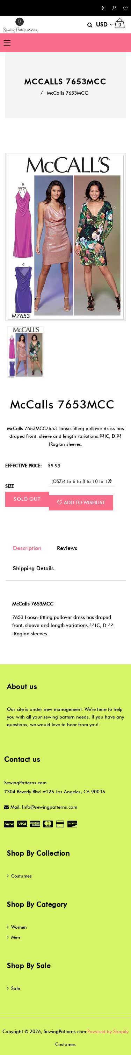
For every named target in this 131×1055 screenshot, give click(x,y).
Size (9, 486)
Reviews (67, 548)
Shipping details (33, 568)
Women (19, 927)
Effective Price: (23, 465)
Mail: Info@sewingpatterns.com (43, 807)
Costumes (21, 876)
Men (15, 937)
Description (27, 548)
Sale (15, 988)
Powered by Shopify (108, 1031)
